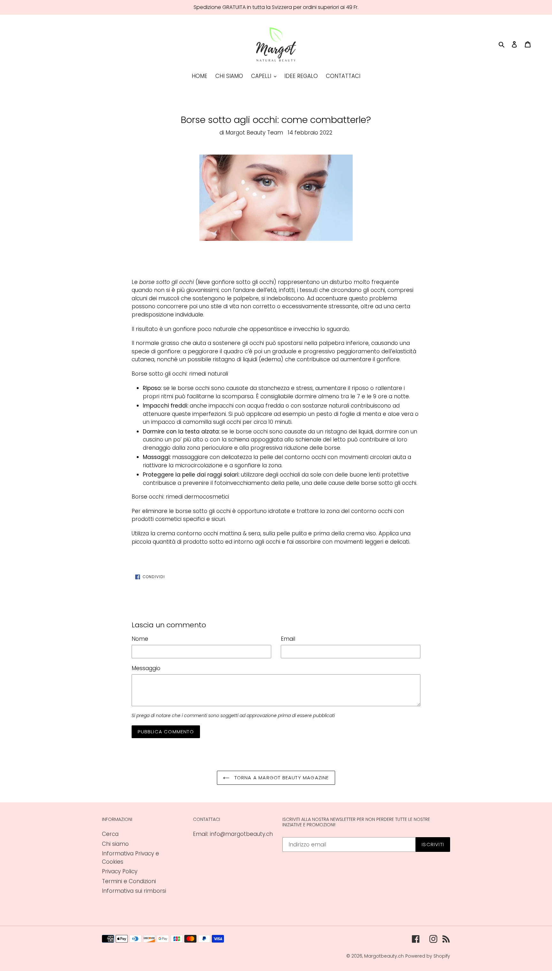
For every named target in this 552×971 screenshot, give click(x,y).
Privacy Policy (119, 871)
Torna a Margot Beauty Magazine (281, 777)
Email (288, 639)
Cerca (110, 834)
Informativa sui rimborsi (134, 891)
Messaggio (146, 668)
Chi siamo (115, 844)
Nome (140, 639)
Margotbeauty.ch (384, 956)
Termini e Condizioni (129, 881)
